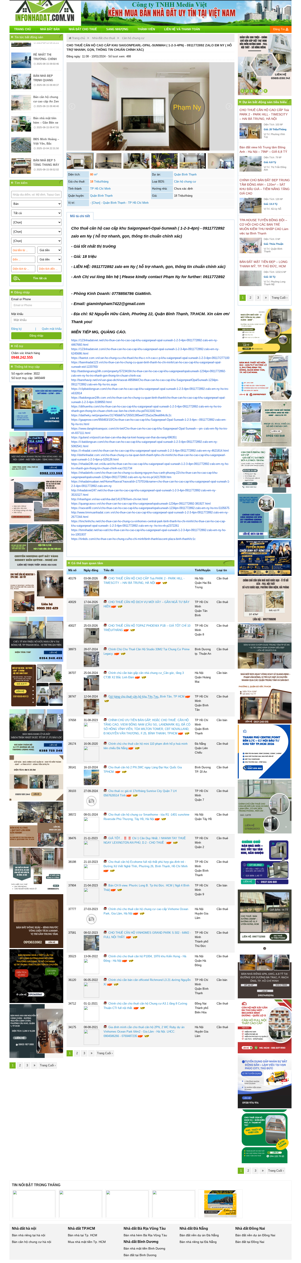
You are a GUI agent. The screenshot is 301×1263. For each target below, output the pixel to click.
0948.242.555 (22, 357)
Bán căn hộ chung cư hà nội (31, 1242)
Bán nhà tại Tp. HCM (82, 1235)
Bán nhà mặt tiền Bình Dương (144, 1248)
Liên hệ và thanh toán (182, 29)
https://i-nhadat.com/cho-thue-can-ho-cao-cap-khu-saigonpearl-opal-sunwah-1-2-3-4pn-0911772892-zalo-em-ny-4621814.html (150, 450)
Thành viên (146, 29)
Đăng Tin (279, 29)
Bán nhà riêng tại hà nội (28, 1235)
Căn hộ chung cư (133, 38)
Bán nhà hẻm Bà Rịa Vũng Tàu (145, 1235)
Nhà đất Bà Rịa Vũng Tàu (145, 1228)
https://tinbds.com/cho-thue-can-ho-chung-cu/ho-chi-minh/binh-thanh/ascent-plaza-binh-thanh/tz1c (133, 539)
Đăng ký (16, 328)
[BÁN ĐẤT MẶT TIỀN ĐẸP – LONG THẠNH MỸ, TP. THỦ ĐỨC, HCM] (251, 278)
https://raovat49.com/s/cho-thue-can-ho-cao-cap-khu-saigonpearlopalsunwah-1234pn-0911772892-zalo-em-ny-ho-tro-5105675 (150, 508)
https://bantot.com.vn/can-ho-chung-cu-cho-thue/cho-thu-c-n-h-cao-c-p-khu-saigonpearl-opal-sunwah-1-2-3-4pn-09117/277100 (150, 358)
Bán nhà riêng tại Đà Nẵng (198, 1242)
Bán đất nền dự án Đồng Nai (255, 1235)
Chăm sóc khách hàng (25, 353)
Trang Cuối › (48, 1065)
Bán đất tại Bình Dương (140, 1255)
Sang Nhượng (117, 29)
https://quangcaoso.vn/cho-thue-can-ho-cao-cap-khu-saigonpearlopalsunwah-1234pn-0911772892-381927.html (141, 503)
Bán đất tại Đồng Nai (249, 1242)
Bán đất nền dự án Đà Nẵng (199, 1235)
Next (289, 64)
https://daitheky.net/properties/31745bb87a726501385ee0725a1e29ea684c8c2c (121, 415)
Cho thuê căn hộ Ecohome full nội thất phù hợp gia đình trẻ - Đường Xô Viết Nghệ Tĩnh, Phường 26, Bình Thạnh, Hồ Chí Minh (146, 864)
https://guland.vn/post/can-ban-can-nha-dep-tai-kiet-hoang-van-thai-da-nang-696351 (124, 437)
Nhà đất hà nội (24, 1228)
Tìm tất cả (39, 278)
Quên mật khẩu (51, 328)
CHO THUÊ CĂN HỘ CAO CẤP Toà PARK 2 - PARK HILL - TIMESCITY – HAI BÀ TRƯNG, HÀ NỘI (264, 114)
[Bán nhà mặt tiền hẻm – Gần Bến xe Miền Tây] (21, 106)
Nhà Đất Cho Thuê (83, 29)
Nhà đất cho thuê (103, 38)
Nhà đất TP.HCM (81, 1228)
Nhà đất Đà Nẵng (194, 1228)
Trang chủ (22, 29)
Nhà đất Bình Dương (141, 1242)
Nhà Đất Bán (49, 29)
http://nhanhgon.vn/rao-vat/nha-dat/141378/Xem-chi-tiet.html (109, 499)
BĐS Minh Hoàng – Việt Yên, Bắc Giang (46, 126)
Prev (243, 64)
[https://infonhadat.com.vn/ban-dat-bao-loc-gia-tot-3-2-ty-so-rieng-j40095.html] (36, 731)
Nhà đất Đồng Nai (250, 1228)
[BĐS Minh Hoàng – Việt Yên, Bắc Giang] (21, 127)
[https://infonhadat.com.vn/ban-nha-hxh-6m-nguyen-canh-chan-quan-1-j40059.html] (36, 1031)
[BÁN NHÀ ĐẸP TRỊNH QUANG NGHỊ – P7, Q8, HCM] (21, 64)
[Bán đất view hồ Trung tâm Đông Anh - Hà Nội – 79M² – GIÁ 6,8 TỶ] (251, 163)
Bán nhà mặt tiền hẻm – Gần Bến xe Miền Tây (45, 105)
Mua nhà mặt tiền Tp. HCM (87, 1242)
